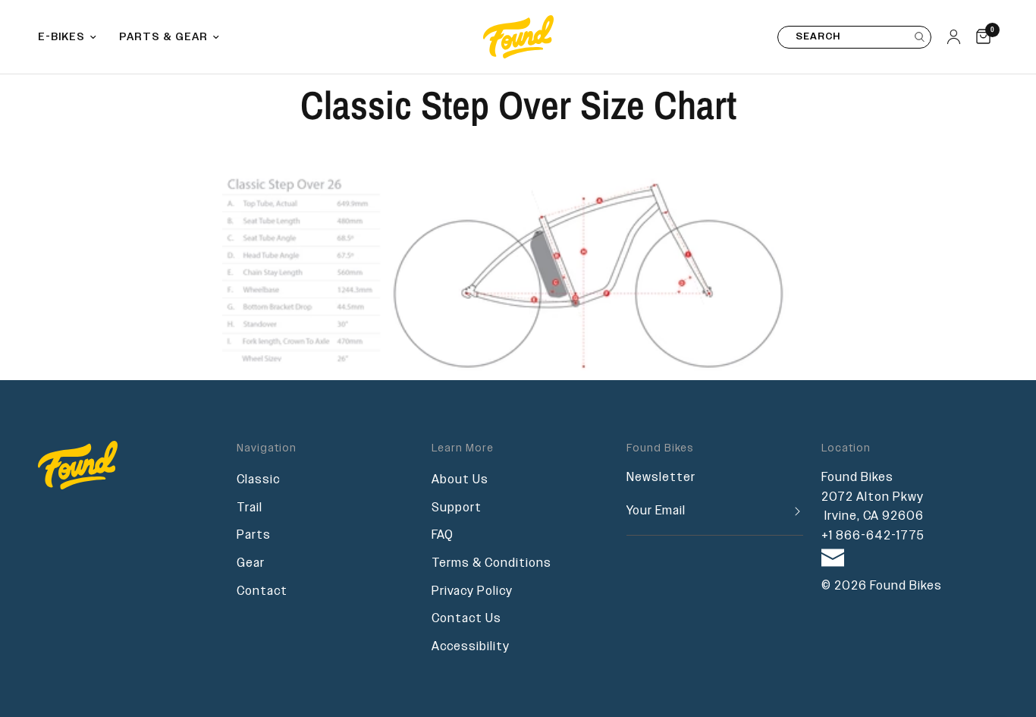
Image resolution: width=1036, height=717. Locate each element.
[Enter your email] (791, 511)
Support (457, 508)
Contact (262, 591)
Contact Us (466, 619)
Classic (258, 480)
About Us (460, 480)
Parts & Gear (163, 37)
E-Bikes (61, 37)
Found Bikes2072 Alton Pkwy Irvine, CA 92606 (872, 497)
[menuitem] (73, 37)
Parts (254, 535)
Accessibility (471, 647)
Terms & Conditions (491, 563)
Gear (251, 563)
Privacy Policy (472, 591)
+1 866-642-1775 (873, 536)
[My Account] (954, 37)
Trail (249, 508)
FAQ (443, 535)
